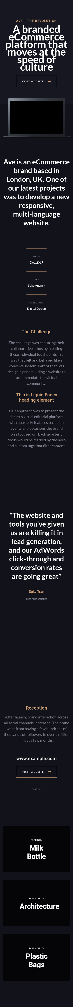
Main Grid (36, 898)
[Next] (56, 117)
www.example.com (36, 758)
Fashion (36, 840)
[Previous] (16, 117)
